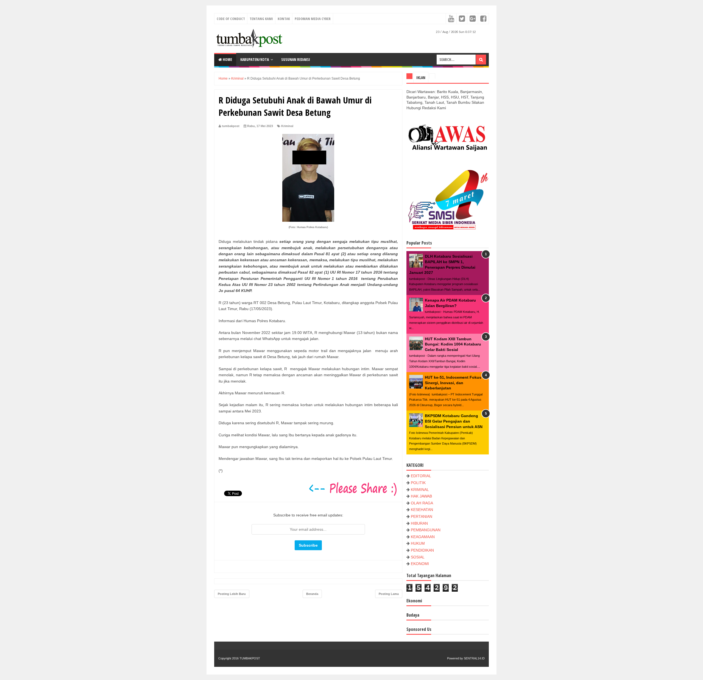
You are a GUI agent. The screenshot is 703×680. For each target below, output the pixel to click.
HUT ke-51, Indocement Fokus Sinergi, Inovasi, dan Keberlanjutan (453, 382)
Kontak (284, 18)
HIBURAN (419, 523)
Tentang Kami (261, 18)
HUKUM (418, 543)
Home (227, 59)
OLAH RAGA (422, 503)
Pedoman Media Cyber (313, 18)
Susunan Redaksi (295, 59)
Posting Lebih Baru (232, 593)
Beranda (312, 593)
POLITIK (418, 483)
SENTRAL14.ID (474, 658)
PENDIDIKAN (422, 550)
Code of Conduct (231, 18)
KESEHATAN (422, 509)
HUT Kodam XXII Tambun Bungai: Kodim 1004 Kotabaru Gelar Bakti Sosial (453, 344)
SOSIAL (418, 557)
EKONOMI (420, 563)
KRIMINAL (420, 489)
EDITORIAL (421, 476)
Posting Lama (389, 593)
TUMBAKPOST (249, 658)
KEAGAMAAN (423, 537)
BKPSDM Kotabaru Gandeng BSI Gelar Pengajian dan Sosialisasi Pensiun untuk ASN (453, 421)
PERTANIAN (421, 516)
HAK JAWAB (421, 496)
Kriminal (287, 126)
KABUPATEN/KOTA (254, 59)
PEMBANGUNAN (425, 530)
